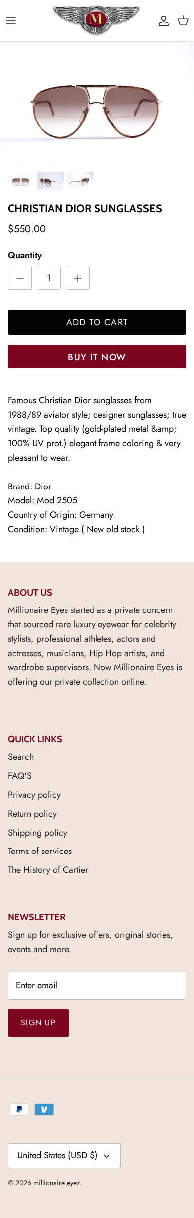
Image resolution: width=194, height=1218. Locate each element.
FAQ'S (20, 775)
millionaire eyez (56, 1183)
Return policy (32, 813)
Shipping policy (37, 832)
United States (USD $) (57, 1155)
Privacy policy (34, 794)
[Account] (161, 21)
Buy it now (97, 357)
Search (21, 756)
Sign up (38, 1022)
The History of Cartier (48, 869)
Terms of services (40, 851)
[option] (97, 104)
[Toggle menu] (11, 21)
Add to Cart (97, 322)
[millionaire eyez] (96, 20)
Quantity (25, 255)
